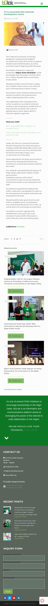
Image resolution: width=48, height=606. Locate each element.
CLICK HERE (30, 430)
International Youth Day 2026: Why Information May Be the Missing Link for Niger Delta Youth (22, 326)
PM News (20, 227)
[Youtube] (14, 598)
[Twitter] (9, 598)
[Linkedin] (18, 598)
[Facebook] (5, 598)
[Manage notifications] (42, 601)
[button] (42, 4)
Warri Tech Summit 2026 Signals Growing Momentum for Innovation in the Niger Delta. (22, 371)
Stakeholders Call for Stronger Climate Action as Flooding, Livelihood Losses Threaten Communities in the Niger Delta (22, 281)
